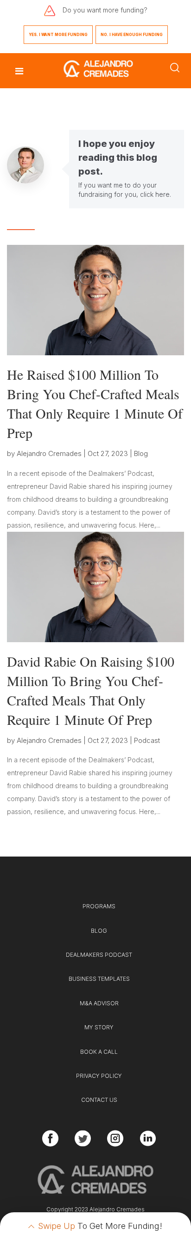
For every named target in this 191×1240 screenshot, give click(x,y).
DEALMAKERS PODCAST (99, 954)
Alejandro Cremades (49, 453)
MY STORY (99, 1027)
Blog (141, 453)
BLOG (99, 930)
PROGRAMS (99, 906)
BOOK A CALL (99, 1051)
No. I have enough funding (132, 34)
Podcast (147, 740)
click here (155, 194)
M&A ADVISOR (99, 1003)
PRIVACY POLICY (99, 1075)
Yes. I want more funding (58, 34)
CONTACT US (99, 1099)
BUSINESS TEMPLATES (99, 978)
